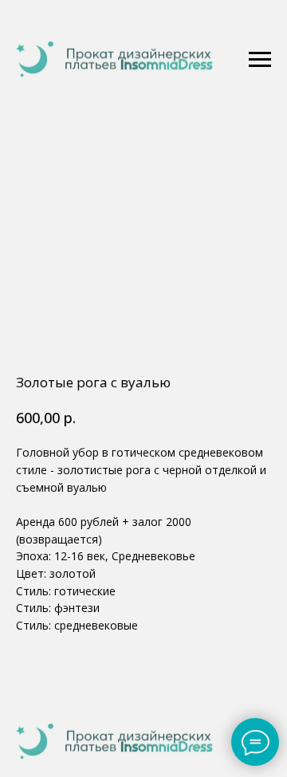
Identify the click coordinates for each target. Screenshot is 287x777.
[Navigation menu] (260, 60)
